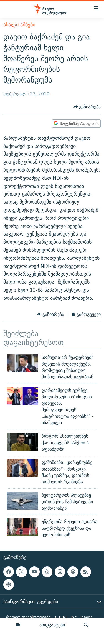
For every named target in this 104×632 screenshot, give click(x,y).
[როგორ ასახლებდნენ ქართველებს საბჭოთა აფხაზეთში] (22, 442)
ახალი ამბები (19, 24)
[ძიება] (86, 625)
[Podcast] (8, 584)
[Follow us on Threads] (72, 571)
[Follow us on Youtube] (34, 571)
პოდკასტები (52, 625)
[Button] (87, 107)
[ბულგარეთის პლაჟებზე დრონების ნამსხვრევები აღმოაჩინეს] (22, 501)
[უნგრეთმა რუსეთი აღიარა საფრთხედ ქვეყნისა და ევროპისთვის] (22, 527)
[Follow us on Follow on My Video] (47, 571)
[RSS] (85, 571)
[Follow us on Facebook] (8, 571)
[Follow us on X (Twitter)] (21, 571)
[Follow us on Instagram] (60, 571)
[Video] (18, 625)
